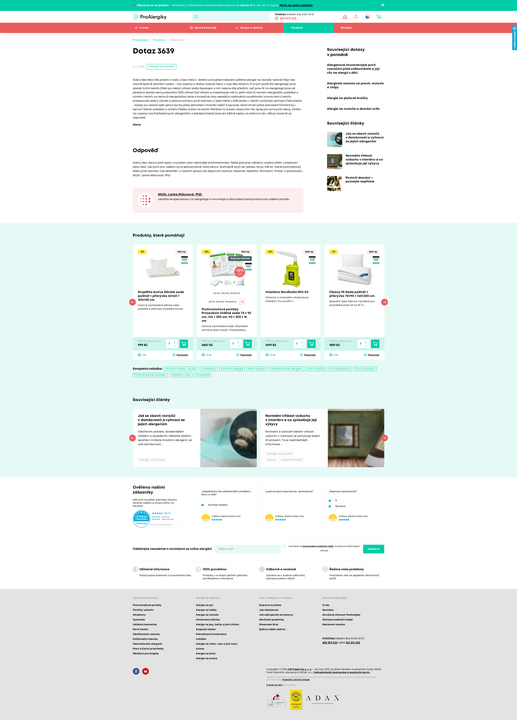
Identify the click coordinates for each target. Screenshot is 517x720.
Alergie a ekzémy (251, 28)
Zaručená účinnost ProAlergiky (341, 615)
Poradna (297, 28)
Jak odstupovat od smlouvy (276, 615)
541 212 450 (353, 642)
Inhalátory (209, 369)
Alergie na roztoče (161, 66)
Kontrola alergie (232, 369)
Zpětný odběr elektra (272, 629)
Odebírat (374, 549)
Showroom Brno (268, 625)
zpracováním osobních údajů (318, 546)
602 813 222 (288, 18)
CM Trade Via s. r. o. (300, 669)
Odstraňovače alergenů (286, 369)
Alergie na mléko (206, 610)
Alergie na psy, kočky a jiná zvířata (217, 625)
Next (384, 302)
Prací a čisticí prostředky (148, 649)
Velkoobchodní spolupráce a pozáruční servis (342, 672)
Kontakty (328, 610)
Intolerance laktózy (208, 620)
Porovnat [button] (182, 355)
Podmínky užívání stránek (296, 680)
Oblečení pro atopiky (146, 654)
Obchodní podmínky (271, 620)
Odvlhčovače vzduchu (146, 634)
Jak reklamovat (269, 610)
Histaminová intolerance (211, 634)
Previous (132, 302)
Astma (200, 649)
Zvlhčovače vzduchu (145, 639)
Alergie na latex (206, 654)
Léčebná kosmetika (145, 625)
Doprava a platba (270, 605)
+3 (242, 302)
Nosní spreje (256, 369)
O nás (325, 605)
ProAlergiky (141, 40)
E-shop (144, 28)
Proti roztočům (365, 369)
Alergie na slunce (206, 658)
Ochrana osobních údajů (337, 620)
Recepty (346, 28)
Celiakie (201, 639)
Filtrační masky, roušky (181, 369)
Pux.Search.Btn (196, 17)
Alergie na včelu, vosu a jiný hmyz (216, 644)
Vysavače (203, 375)
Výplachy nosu (181, 375)
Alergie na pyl (204, 605)
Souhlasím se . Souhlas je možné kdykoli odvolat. (324, 549)
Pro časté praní (339, 369)
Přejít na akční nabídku (296, 5)
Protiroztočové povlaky (150, 375)
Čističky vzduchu (143, 610)
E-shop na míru (274, 685)
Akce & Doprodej (205, 28)
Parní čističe (316, 369)
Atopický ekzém (206, 629)
